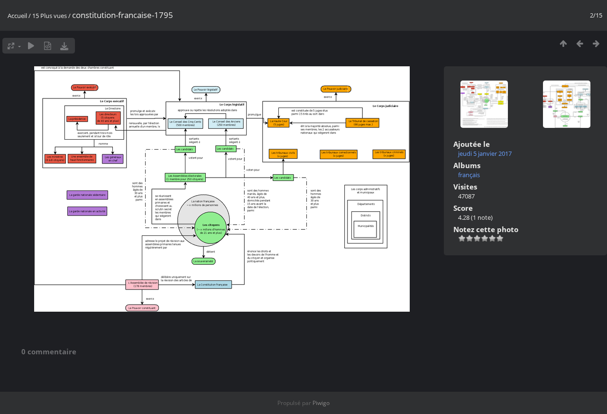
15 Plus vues (49, 15)
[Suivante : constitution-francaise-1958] (596, 43)
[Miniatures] (563, 43)
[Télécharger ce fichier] (64, 45)
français (469, 175)
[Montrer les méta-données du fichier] (47, 45)
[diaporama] (31, 45)
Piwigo (321, 403)
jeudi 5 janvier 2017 (485, 153)
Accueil (17, 15)
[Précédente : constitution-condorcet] (579, 43)
